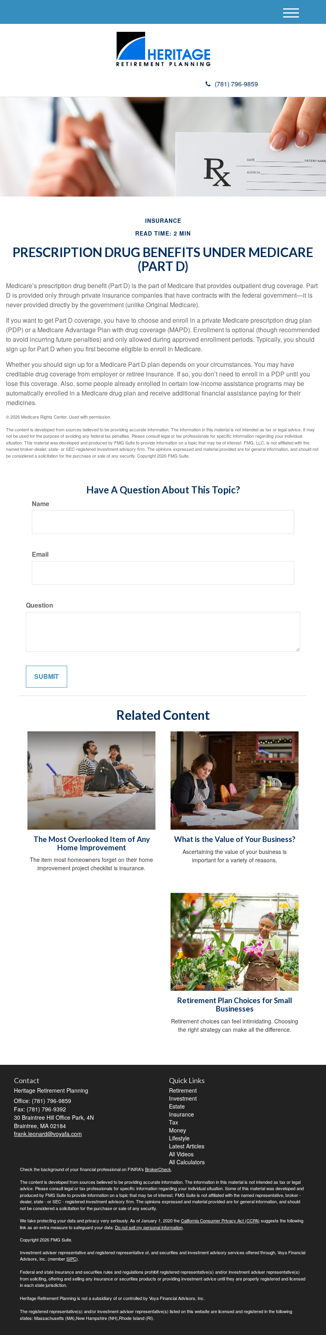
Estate (177, 1106)
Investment (183, 1098)
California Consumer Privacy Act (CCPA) (220, 1220)
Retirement (183, 1090)
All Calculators (187, 1162)
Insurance (181, 1114)
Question (39, 605)
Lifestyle (179, 1138)
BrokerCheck (158, 1169)
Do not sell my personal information (148, 1227)
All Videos (181, 1154)
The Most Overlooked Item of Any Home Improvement (91, 843)
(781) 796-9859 (236, 83)
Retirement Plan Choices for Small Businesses (234, 1004)
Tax (173, 1122)
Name (40, 503)
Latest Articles (186, 1146)
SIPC (71, 1258)
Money (177, 1130)
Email (40, 554)
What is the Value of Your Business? (234, 839)
